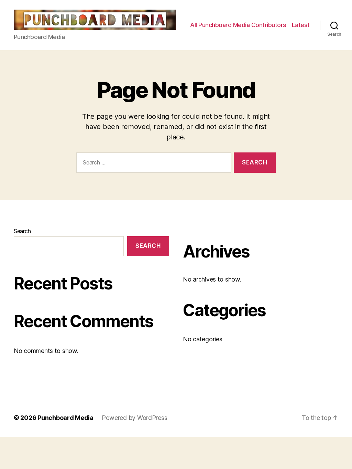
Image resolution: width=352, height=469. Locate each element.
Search (22, 231)
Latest (301, 24)
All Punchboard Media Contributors (238, 24)
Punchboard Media (65, 417)
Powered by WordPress (134, 417)
